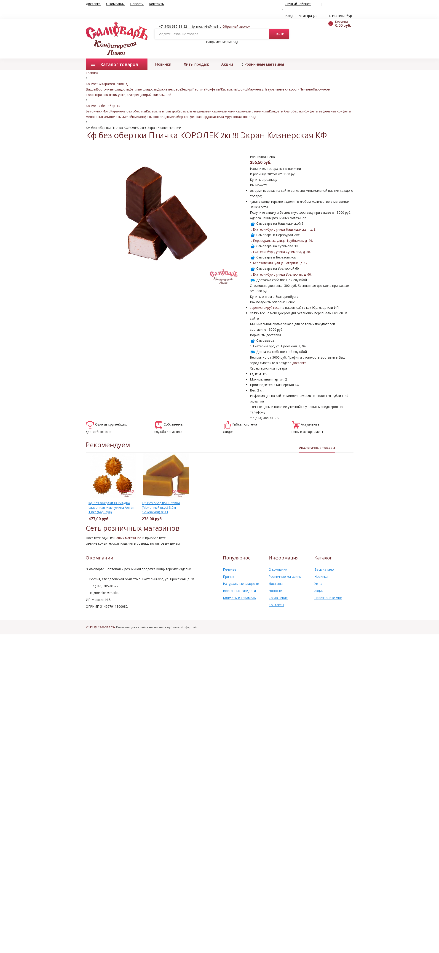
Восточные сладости (112, 89)
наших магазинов (128, 538)
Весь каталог (324, 569)
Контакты (156, 4)
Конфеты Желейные (122, 116)
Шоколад (249, 116)
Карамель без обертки (128, 111)
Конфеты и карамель (239, 598)
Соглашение (278, 598)
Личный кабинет (298, 4)
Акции (227, 64)
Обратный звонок (236, 26)
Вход (289, 15)
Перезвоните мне (328, 598)
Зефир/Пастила (193, 89)
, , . (283, 229)
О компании (115, 4)
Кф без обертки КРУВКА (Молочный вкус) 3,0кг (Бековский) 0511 (161, 507)
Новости (137, 4)
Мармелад (255, 89)
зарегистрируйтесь (265, 307)
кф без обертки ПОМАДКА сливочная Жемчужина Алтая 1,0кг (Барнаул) (111, 507)
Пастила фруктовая (226, 116)
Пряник (101, 95)
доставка (299, 363)
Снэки (111, 95)
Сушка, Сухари (127, 95)
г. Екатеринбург (341, 15)
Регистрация (307, 15)
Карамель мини (223, 111)
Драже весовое (169, 89)
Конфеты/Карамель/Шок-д (226, 89)
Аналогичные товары (317, 447)
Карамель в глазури (161, 111)
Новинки (163, 64)
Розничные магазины (264, 64)
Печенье (306, 89)
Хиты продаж (196, 64)
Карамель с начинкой (252, 111)
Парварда (203, 116)
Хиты (318, 583)
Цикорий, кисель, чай (154, 95)
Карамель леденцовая (194, 111)
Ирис (106, 111)
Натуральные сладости (281, 89)
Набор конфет (184, 116)
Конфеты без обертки (286, 111)
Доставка (93, 4)
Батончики (94, 111)
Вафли (91, 89)
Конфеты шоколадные (155, 116)
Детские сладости (143, 89)
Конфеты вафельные (320, 111)
